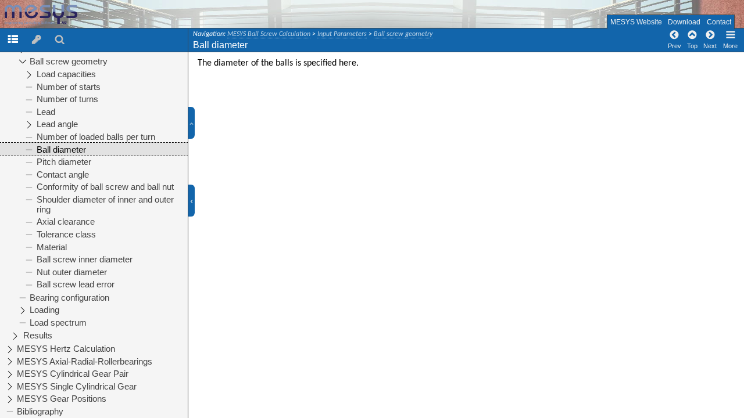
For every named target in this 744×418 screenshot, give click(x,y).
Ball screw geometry (403, 34)
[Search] (60, 39)
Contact (719, 22)
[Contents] (13, 39)
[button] (196, 123)
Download (684, 22)
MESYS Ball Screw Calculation (268, 34)
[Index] (36, 39)
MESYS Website (636, 22)
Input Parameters (342, 34)
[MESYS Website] (59, 15)
